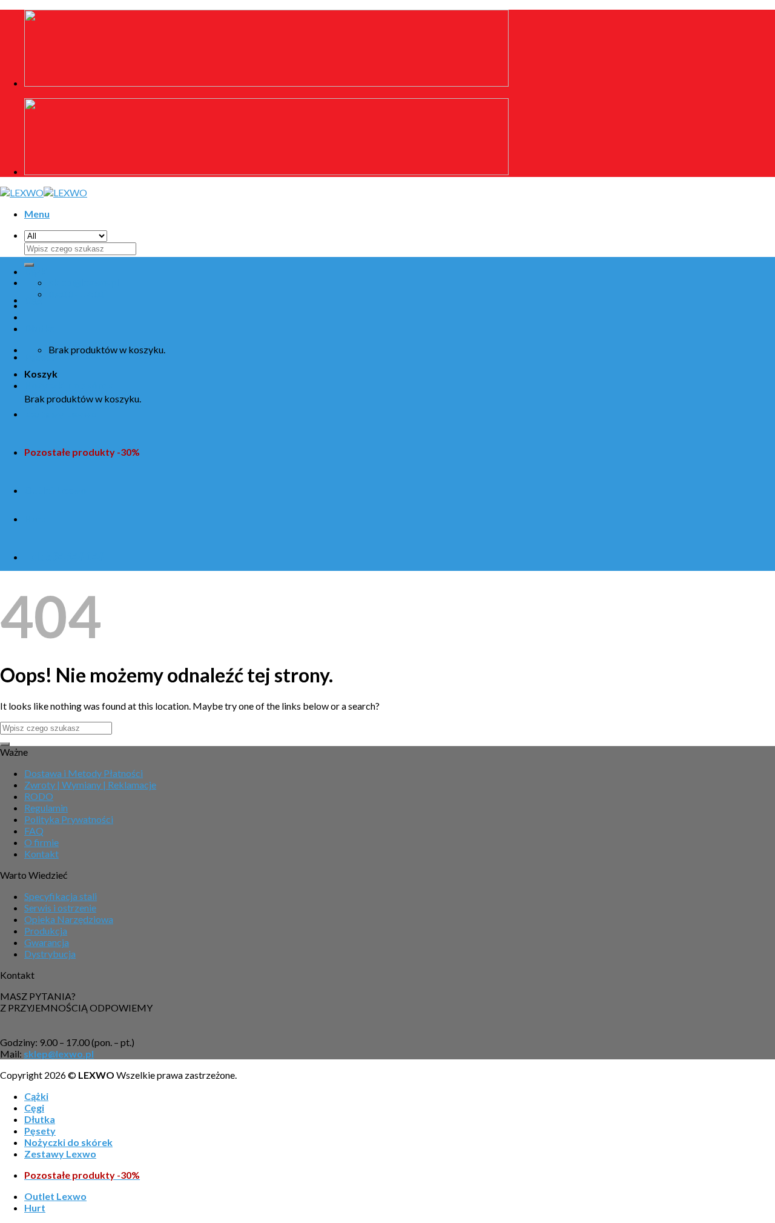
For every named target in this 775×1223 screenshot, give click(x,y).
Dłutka (39, 328)
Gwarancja (46, 942)
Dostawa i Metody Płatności (83, 773)
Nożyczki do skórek (68, 385)
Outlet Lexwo (55, 490)
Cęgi (34, 299)
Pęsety (40, 356)
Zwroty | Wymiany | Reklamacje (90, 784)
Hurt (34, 518)
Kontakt (41, 853)
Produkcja (45, 930)
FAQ (34, 830)
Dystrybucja (50, 953)
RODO (38, 796)
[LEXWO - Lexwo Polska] (43, 192)
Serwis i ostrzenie (60, 907)
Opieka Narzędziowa (68, 919)
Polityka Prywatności (68, 819)
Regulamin (46, 807)
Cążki (36, 271)
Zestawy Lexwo (60, 413)
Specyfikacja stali (60, 896)
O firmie (41, 842)
